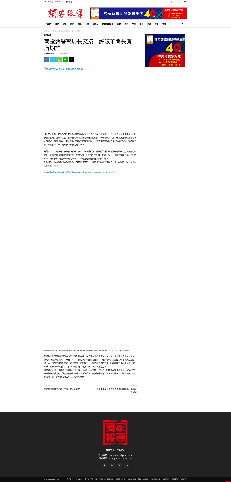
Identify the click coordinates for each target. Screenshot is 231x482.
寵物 (156, 24)
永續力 (49, 24)
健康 (149, 24)
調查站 (95, 24)
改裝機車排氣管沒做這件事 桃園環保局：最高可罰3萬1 (116, 390)
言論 (87, 24)
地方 (134, 24)
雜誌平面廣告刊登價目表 (104, 479)
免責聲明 (166, 479)
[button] (183, 24)
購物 (164, 24)
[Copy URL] (71, 59)
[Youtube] (185, 2)
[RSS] (176, 2)
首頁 (45, 31)
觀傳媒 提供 (50, 53)
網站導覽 (175, 479)
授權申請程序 (143, 479)
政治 (65, 24)
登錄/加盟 (69, 2)
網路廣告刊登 (120, 479)
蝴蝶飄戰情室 (107, 24)
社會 (119, 24)
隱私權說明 (132, 479)
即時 (57, 24)
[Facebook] (172, 2)
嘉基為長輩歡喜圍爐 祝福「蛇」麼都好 (62, 389)
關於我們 (70, 479)
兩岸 (72, 24)
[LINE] (65, 59)
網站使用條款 (155, 479)
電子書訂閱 (89, 479)
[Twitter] (180, 2)
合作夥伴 (79, 479)
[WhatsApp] (59, 59)
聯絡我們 (183, 479)
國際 (80, 24)
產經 (126, 24)
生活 (141, 24)
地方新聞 (53, 31)
